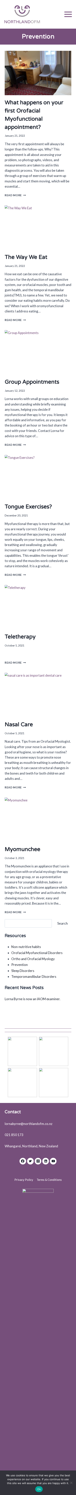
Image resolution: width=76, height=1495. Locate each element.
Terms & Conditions (49, 1179)
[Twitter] (30, 1161)
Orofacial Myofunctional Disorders (37, 953)
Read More (15, 195)
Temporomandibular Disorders (33, 976)
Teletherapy (20, 636)
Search (62, 923)
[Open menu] (69, 14)
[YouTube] (53, 1161)
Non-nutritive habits (26, 947)
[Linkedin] (45, 1161)
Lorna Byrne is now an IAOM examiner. (32, 999)
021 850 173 (14, 1135)
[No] (71, 1483)
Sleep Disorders (22, 971)
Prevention (19, 965)
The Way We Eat (26, 257)
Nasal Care (19, 724)
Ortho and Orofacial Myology (33, 959)
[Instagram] (38, 1161)
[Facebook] (22, 1161)
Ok (39, 1489)
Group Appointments (32, 382)
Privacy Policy (23, 1179)
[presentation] (38, 73)
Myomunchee (22, 849)
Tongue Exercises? (28, 506)
